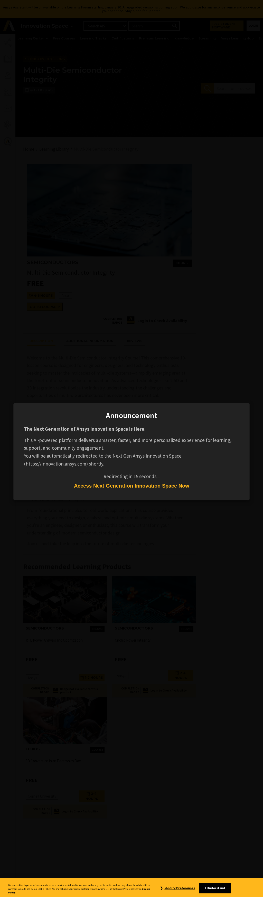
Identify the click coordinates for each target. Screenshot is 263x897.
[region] (131, 887)
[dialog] (131, 448)
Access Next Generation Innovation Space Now (131, 486)
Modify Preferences (179, 888)
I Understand (215, 888)
